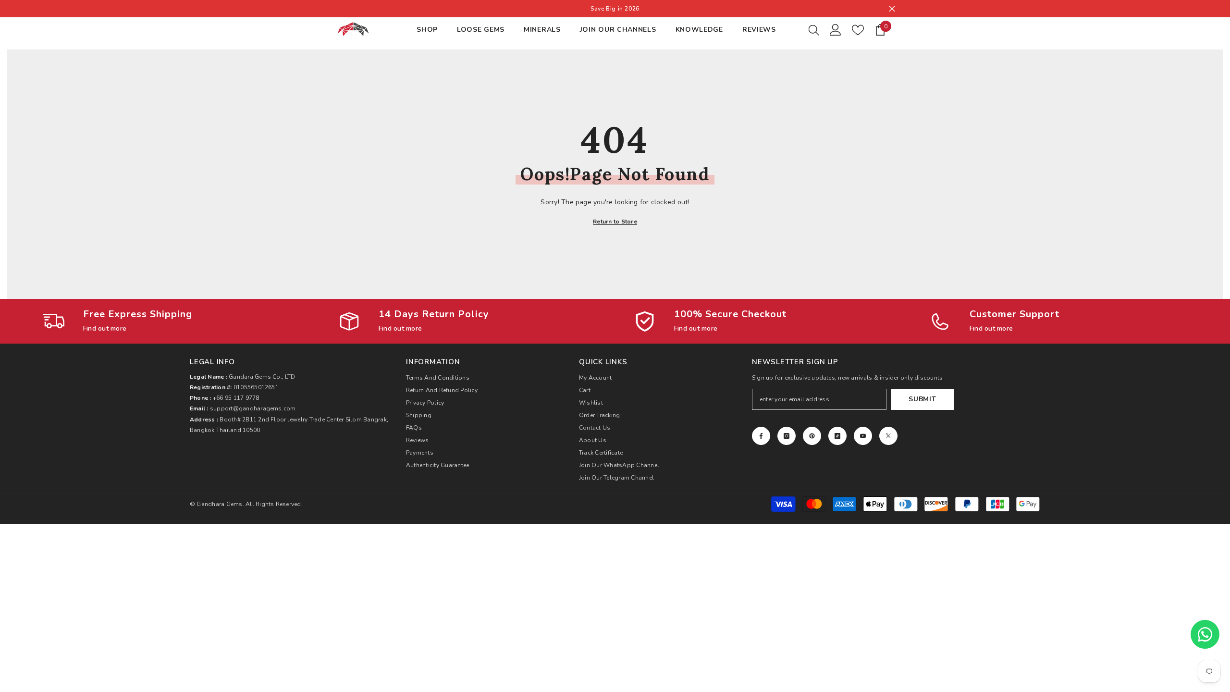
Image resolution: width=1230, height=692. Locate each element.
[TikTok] (837, 436)
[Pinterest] (812, 436)
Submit (922, 399)
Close (892, 9)
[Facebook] (761, 436)
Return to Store (615, 221)
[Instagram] (786, 436)
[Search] (813, 30)
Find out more (104, 328)
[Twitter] (888, 436)
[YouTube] (863, 436)
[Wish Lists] (858, 30)
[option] (615, 8)
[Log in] (835, 30)
